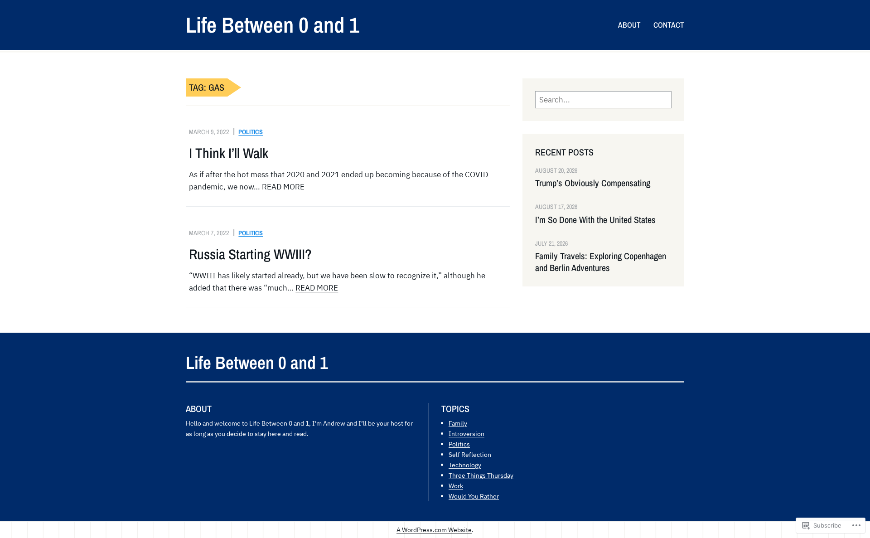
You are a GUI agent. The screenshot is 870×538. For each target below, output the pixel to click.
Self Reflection (470, 454)
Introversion (466, 433)
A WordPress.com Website (434, 529)
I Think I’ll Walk (228, 153)
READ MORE (283, 187)
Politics (250, 131)
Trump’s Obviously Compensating (592, 183)
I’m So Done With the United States (595, 220)
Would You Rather (474, 496)
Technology (465, 464)
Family (458, 423)
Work (456, 485)
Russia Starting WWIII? (250, 254)
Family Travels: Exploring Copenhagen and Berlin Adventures (600, 262)
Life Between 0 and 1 (272, 24)
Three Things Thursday (481, 475)
